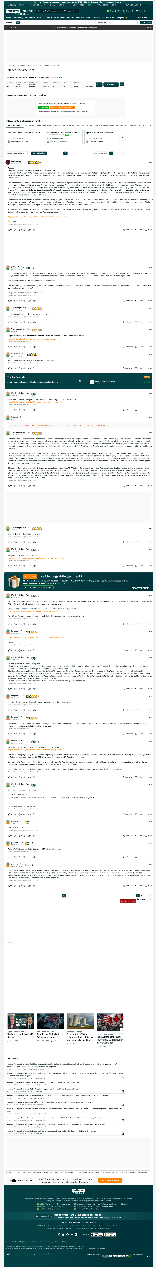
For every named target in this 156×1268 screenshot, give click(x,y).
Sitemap (85, 1222)
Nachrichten (29, 17)
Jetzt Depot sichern (44, 1216)
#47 (150, 308)
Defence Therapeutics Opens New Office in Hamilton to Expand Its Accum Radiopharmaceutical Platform (48, 1102)
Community (18, 17)
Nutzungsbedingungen (102, 1228)
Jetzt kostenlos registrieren (62, 108)
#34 (150, 741)
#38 (150, 631)
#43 (150, 417)
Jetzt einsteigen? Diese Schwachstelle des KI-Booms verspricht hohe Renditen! (80, 1037)
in (138, 23)
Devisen (96, 17)
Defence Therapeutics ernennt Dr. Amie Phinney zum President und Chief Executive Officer (43, 1082)
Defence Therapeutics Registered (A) (23, 77)
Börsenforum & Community (25, 65)
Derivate (70, 17)
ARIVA (63, 1242)
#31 (150, 843)
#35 (150, 717)
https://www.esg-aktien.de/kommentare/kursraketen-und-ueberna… (38, 217)
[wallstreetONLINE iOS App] (97, 1236)
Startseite (9, 65)
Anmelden (43, 108)
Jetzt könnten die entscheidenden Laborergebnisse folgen (32, 382)
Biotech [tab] (142, 125)
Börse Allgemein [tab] (14, 125)
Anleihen (61, 17)
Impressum (51, 1228)
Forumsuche (102, 23)
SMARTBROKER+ (107, 1206)
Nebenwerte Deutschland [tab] (48, 125)
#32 (150, 822)
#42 (150, 433)
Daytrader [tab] (29, 125)
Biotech (47, 65)
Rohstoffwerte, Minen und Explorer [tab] (111, 125)
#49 (150, 162)
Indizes (40, 17)
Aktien (8, 17)
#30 (150, 864)
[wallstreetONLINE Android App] (110, 1236)
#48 (150, 267)
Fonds (47, 17)
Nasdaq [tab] (133, 125)
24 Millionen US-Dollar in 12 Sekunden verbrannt (50, 1036)
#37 (150, 658)
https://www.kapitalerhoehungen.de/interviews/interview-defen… (36, 558)
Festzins (105, 17)
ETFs (53, 17)
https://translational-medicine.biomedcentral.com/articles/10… (35, 339)
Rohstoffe (79, 17)
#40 (150, 549)
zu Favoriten (111, 84)
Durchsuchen (129, 901)
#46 (150, 330)
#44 (150, 394)
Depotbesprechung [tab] (71, 125)
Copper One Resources (105, 381)
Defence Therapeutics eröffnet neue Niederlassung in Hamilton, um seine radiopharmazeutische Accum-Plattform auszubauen (57, 1095)
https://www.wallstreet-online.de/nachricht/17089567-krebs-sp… (36, 637)
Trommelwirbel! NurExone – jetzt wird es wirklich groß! (52, 28)
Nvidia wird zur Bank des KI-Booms (20, 1036)
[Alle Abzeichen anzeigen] (41, 162)
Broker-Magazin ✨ (118, 17)
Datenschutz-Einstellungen (84, 1228)
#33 (150, 785)
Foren (40, 65)
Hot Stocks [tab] (87, 125)
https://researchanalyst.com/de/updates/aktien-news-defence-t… (36, 611)
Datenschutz (69, 1228)
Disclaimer (59, 1228)
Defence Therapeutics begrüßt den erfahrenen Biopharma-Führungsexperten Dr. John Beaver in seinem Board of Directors (55, 1124)
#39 (150, 595)
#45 (150, 354)
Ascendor (46, 86)
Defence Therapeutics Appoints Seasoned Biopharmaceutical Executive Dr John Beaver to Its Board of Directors (51, 1131)
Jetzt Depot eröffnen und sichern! (38, 587)
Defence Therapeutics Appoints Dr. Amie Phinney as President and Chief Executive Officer (42, 1089)
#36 (150, 696)
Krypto (89, 17)
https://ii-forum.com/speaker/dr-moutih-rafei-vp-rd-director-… (35, 402)
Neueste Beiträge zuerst (16, 153)
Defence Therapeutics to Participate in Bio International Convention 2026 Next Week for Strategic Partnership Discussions (55, 1118)
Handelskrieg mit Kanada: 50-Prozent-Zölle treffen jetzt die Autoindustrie (110, 1039)
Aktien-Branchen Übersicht (69, 1222)
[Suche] (77, 11)
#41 (150, 528)
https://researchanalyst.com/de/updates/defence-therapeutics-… (36, 750)
